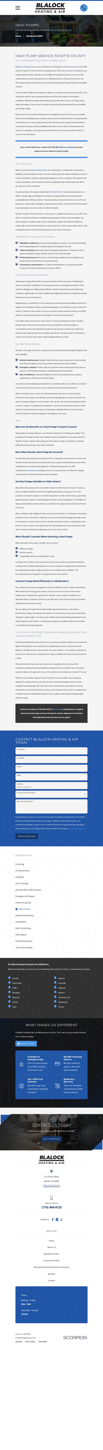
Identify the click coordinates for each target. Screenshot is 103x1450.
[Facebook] (52, 1219)
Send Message (27, 836)
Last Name (20, 758)
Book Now (28, 1043)
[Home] (50, 8)
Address (20, 784)
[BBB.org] (61, 1219)
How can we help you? (25, 801)
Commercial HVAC (51, 1260)
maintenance (33, 470)
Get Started (51, 1139)
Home (51, 1240)
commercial (78, 67)
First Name (21, 749)
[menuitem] (51, 864)
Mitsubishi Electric (56, 192)
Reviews (51, 1273)
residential (66, 67)
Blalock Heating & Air (26, 67)
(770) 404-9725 (51, 1207)
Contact (51, 1280)
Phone (19, 767)
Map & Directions (51, 1186)
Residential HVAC (51, 1254)
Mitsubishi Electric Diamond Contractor (51, 1267)
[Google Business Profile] (57, 1219)
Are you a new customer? (26, 793)
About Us (51, 1247)
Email (19, 775)
